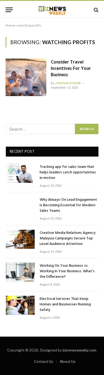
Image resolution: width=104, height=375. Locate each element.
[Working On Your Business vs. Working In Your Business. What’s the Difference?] (20, 272)
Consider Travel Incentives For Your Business (71, 69)
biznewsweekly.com (79, 350)
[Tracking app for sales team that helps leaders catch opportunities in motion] (20, 173)
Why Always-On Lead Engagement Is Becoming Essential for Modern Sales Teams (68, 205)
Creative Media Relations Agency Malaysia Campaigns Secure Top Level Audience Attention (67, 238)
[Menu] (9, 10)
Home (10, 25)
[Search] (95, 10)
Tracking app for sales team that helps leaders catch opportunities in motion (68, 172)
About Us (67, 361)
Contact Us (43, 361)
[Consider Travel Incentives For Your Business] (26, 77)
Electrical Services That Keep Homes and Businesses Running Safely (65, 304)
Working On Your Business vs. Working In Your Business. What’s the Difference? (67, 271)
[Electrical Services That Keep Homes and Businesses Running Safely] (20, 305)
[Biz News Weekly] (52, 10)
